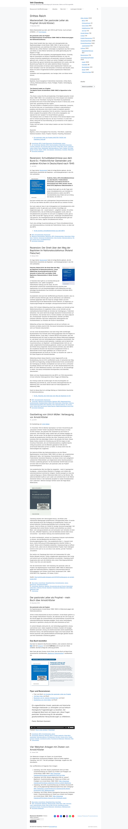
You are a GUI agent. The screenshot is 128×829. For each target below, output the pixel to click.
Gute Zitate (58, 802)
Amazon (40, 646)
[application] (52, 727)
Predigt (70, 737)
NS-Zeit (44, 587)
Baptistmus (48, 236)
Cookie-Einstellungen (93, 815)
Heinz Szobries (57, 237)
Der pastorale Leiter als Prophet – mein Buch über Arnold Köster (50, 599)
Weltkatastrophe (66, 806)
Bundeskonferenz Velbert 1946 (47, 403)
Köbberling (49, 404)
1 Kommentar (35, 591)
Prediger (65, 148)
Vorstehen (64, 149)
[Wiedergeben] (32, 727)
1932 (33, 803)
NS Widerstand (51, 737)
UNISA (44, 149)
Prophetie (37, 738)
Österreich (49, 587)
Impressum (80, 815)
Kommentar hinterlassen (38, 151)
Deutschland (67, 236)
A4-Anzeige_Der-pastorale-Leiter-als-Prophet (57, 694)
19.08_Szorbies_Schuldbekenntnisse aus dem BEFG (49, 230)
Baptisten (43, 145)
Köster (65, 146)
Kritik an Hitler (49, 805)
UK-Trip (84, 30)
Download (52, 730)
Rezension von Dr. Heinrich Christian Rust (46, 698)
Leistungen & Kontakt (76, 9)
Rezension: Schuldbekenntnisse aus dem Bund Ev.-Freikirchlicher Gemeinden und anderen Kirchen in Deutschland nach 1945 (52, 161)
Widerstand (71, 149)
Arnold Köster (35, 143)
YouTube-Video (38, 696)
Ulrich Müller (45, 424)
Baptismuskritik (51, 803)
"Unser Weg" (35, 401)
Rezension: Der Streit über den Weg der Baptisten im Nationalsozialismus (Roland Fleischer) (51, 250)
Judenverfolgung (37, 805)
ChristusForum (86, 23)
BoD (31, 646)
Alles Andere (35, 583)
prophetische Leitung (45, 738)
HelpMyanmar (86, 28)
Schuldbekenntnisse (45, 239)
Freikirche (35, 237)
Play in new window (41, 730)
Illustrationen (85, 67)
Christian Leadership (35, 146)
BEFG (40, 143)
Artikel (82, 35)
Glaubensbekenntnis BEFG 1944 (38, 404)
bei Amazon (42, 32)
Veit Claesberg (36, 2)
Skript (83, 69)
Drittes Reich (60, 146)
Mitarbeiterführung (87, 51)
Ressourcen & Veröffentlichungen (39, 9)
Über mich (63, 9)
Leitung (63, 143)
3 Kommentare (35, 740)
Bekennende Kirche (66, 401)
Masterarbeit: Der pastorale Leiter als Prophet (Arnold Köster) (49, 21)
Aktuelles (54, 9)
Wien (37, 589)
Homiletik (84, 64)
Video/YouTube (86, 72)
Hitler (64, 803)
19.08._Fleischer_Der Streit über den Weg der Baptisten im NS (52, 396)
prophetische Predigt (35, 806)
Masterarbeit (45, 148)
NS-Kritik (57, 737)
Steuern (40, 149)
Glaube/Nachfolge (50, 583)
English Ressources (47, 143)
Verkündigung (58, 149)
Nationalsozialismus (54, 148)
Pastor (60, 148)
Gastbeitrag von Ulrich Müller (42, 700)
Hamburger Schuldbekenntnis (46, 237)
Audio (83, 62)
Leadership (70, 146)
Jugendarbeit (86, 46)
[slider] (72, 727)
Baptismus (41, 586)
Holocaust (68, 803)
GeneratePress (53, 826)
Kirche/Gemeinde (57, 143)
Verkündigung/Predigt (42, 584)
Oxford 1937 (37, 406)
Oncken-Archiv (36, 239)
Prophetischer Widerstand (58, 587)
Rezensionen (47, 234)
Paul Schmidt (43, 406)
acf (32, 145)
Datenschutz (85, 815)
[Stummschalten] (68, 727)
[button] (97, 9)
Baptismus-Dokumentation (38, 236)
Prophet (36, 149)
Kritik (53, 404)
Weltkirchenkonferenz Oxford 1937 (64, 406)
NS (66, 404)
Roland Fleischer (51, 406)
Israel (31, 805)
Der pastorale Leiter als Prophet (49, 146)
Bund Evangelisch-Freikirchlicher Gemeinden (61, 145)
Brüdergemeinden (59, 236)
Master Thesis (37, 148)
